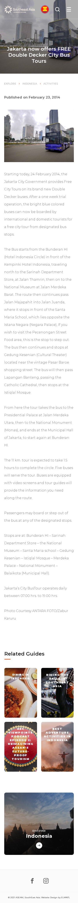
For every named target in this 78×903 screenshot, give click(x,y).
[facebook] (32, 881)
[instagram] (46, 881)
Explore (10, 83)
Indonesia (29, 83)
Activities (50, 83)
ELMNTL (65, 897)
